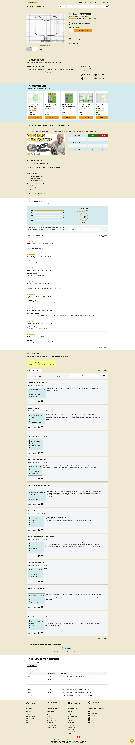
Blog (92, 720)
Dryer (48, 716)
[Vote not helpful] (41, 401)
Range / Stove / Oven (52, 720)
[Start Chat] (132, 741)
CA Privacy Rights (72, 724)
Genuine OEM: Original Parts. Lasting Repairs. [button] (50, 125)
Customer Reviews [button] (37, 201)
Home (27, 11)
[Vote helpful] (38, 401)
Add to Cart (84, 30)
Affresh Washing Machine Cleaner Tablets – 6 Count (68, 105)
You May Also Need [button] (37, 86)
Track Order (29, 715)
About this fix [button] (35, 160)
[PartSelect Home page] (32, 3)
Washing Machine (51, 724)
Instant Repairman (51, 713)
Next (105, 370)
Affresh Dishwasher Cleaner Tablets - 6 (52, 105)
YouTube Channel (95, 713)
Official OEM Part (86, 23)
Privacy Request (71, 727)
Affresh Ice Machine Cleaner (101, 105)
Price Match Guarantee (31, 718)
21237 (49, 676)
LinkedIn (93, 718)
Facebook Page (94, 715)
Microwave (49, 718)
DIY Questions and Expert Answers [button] (45, 644)
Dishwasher (50, 715)
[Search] (107, 7)
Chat (82, 2)
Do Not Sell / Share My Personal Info (76, 726)
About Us (70, 711)
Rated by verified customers (53, 167)
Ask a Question (67, 648)
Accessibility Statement (73, 735)
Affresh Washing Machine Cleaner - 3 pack (34, 105)
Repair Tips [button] (34, 353)
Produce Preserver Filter (85, 104)
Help (27, 722)
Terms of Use (71, 729)
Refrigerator (50, 722)
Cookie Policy (71, 722)
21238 (49, 680)
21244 (49, 692)
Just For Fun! (94, 722)
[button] (30, 6)
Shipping (28, 711)
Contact (28, 720)
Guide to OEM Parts (51, 727)
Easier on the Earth (72, 716)
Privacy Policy (71, 720)
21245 (49, 695)
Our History (70, 713)
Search (103, 229)
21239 (49, 683)
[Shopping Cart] (107, 3)
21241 (49, 686)
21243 (49, 689)
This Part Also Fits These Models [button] (44, 659)
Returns (28, 713)
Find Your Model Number (53, 726)
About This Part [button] (36, 60)
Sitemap (69, 733)
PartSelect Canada (72, 736)
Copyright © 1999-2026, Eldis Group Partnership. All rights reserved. (67, 742)
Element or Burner (36, 11)
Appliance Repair (51, 711)
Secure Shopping (72, 731)
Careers (69, 718)
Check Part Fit (32, 665)
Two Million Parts (72, 715)
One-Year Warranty (31, 716)
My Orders (89, 2)
